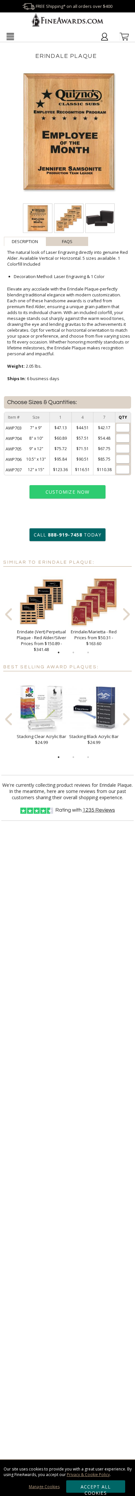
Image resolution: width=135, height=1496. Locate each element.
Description (25, 241)
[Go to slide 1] (58, 652)
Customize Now (67, 492)
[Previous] (8, 614)
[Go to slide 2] (73, 652)
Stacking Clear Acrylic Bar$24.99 (41, 739)
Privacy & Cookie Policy (88, 1474)
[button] (10, 36)
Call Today (67, 535)
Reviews (99, 810)
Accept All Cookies (96, 1488)
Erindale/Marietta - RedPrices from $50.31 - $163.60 (94, 637)
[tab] (25, 241)
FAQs (67, 241)
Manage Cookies (44, 1486)
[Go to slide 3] (88, 652)
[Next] (126, 614)
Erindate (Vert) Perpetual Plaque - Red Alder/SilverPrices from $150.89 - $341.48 (41, 640)
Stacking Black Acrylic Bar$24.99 (94, 739)
